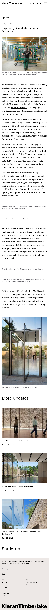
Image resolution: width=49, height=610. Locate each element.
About (39, 3)
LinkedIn (5, 593)
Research (30, 580)
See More (11, 548)
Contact (5, 587)
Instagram (6, 596)
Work (32, 3)
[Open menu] (45, 3)
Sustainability (31, 582)
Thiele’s (32, 157)
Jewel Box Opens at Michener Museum (18, 441)
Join (4, 574)
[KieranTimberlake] (12, 3)
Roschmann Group (19, 107)
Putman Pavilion (30, 91)
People (29, 585)
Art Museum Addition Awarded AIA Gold (18, 486)
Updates (5, 17)
